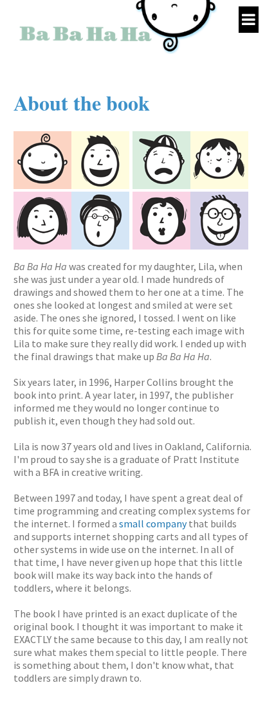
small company (153, 523)
